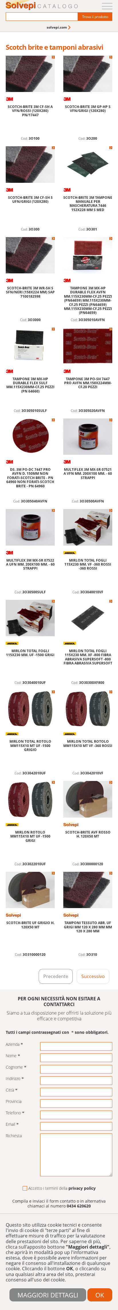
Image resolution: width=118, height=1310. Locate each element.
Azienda (12, 1044)
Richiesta (14, 1135)
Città (10, 1090)
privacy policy (82, 1188)
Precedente (55, 976)
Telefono (13, 1113)
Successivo (93, 976)
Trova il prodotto (95, 16)
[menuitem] (59, 27)
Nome (11, 1055)
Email (10, 1124)
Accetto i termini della (62, 1188)
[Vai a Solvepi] (42, 5)
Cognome (14, 1067)
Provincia (13, 1101)
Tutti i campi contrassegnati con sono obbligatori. (57, 1032)
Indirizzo (13, 1078)
